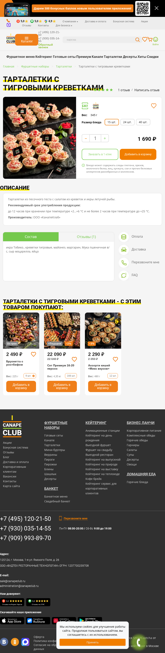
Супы (130, 455)
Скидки (153, 56)
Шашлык (50, 474)
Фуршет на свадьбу (99, 450)
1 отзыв (124, 90)
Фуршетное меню (20, 56)
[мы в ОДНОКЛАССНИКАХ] (15, 642)
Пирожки (50, 464)
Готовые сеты (64, 56)
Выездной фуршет (98, 445)
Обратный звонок (45, 46)
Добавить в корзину (138, 154)
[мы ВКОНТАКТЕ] (4, 642)
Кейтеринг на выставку (102, 469)
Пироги (49, 459)
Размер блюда (91, 122)
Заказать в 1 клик (100, 154)
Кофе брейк (94, 479)
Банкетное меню (56, 496)
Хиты (142, 56)
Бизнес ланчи (141, 423)
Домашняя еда (141, 474)
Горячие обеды (137, 440)
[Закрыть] (156, 8)
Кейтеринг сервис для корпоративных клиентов (101, 488)
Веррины (50, 455)
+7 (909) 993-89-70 (25, 538)
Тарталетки (113, 56)
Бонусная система (123, 21)
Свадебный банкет (57, 501)
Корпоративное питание (144, 430)
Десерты (130, 56)
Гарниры (133, 445)
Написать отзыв (146, 90)
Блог (6, 457)
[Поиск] (137, 40)
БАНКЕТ (51, 488)
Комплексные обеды (141, 435)
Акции (144, 21)
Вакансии (9, 476)
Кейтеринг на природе (102, 464)
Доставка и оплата (95, 21)
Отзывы (26, 25)
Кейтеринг (43, 56)
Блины (49, 469)
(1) (86, 236)
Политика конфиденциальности (56, 641)
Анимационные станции (103, 430)
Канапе (97, 56)
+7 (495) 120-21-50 (49, 33)
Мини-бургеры (54, 450)
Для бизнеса (63, 25)
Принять (93, 642)
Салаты (132, 450)
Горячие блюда (137, 482)
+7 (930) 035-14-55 (49, 40)
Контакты (43, 25)
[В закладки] (153, 105)
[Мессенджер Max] (25, 642)
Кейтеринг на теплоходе (103, 474)
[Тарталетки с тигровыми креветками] (39, 138)
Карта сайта (11, 486)
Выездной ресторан (99, 455)
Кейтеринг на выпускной (103, 459)
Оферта (39, 637)
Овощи (132, 464)
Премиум (83, 56)
